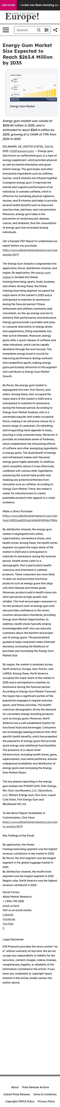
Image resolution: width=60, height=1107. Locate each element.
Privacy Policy (46, 1101)
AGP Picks (8, 5)
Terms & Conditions (44, 1094)
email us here (11, 905)
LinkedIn (8, 914)
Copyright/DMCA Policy (19, 1101)
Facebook (9, 919)
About (15, 1087)
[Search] (39, 30)
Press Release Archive (35, 1087)
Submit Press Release (17, 1094)
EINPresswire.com (22, 151)
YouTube (8, 923)
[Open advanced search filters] (46, 30)
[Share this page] (55, 30)
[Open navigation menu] (6, 30)
